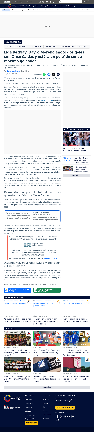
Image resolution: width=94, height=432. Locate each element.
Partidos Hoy (18, 2)
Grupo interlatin (30, 419)
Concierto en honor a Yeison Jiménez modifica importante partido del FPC (45, 321)
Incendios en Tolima (73, 10)
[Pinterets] (57, 419)
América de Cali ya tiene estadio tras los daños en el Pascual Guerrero (76, 379)
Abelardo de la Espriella (18, 10)
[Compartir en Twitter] (53, 74)
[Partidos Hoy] (50, 2)
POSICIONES (36, 46)
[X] (40, 2)
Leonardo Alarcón (13, 71)
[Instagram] (43, 2)
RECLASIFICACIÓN (68, 46)
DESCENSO (83, 46)
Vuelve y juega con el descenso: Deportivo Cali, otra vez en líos (76, 320)
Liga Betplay (30, 6)
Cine (44, 407)
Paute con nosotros (31, 415)
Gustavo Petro (86, 10)
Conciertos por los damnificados (55, 10)
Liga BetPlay (13, 284)
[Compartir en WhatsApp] (44, 74)
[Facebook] (37, 2)
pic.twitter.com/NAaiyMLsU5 (33, 255)
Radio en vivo (47, 415)
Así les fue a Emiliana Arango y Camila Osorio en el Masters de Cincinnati (81, 170)
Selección (50, 6)
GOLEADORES (51, 46)
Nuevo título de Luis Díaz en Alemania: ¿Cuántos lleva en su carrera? (81, 161)
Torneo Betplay (40, 6)
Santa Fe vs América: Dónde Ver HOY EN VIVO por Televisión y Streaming (46, 352)
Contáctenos (31, 423)
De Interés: (5, 10)
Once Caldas (51, 284)
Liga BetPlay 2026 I (26, 284)
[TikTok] (53, 2)
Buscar (86, 2)
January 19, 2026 (50, 258)
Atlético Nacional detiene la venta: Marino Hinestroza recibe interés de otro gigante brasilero (45, 217)
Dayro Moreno (40, 284)
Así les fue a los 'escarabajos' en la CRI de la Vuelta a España (76, 149)
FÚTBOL (21, 6)
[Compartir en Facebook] (49, 74)
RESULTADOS (21, 46)
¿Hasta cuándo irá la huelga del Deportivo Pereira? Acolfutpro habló (17, 379)
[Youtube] (46, 2)
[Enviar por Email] (58, 74)
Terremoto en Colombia (35, 10)
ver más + (76, 175)
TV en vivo (46, 419)
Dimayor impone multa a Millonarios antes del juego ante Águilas (46, 379)
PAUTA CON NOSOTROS (65, 408)
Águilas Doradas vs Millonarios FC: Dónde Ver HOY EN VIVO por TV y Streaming (76, 352)
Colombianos (59, 6)
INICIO (9, 46)
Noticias (7, 2)
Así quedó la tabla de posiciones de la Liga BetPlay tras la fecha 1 (17, 320)
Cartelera (29, 2)
